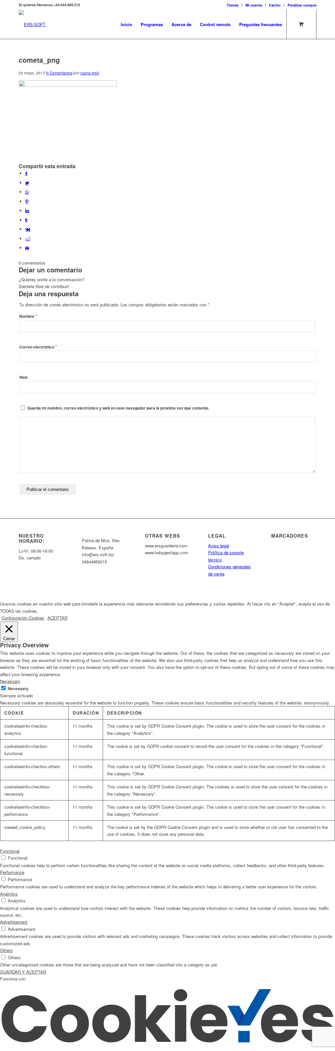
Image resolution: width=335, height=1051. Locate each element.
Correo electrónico (38, 347)
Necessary (18, 688)
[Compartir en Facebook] (26, 173)
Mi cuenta (253, 5)
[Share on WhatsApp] (27, 192)
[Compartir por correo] (27, 248)
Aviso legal (218, 545)
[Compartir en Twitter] (27, 183)
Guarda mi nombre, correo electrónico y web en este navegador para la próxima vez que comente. (118, 408)
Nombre (28, 316)
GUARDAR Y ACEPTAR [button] (23, 972)
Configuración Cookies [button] (23, 618)
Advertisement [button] (13, 922)
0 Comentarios (59, 72)
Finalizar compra (302, 5)
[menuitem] (232, 5)
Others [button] (6, 950)
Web (23, 377)
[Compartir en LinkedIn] (27, 210)
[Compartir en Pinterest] (26, 201)
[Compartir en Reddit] (27, 238)
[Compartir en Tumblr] (26, 220)
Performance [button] (12, 872)
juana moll (89, 72)
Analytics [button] (9, 894)
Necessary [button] (10, 681)
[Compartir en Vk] (27, 229)
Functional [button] (10, 851)
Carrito (275, 5)
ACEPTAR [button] (57, 618)
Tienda (232, 5)
